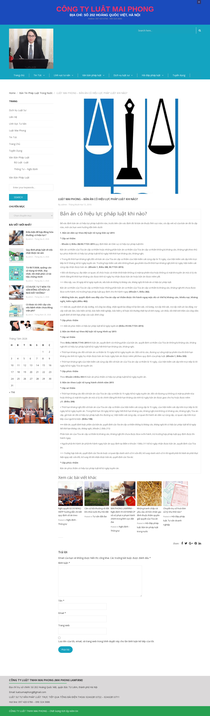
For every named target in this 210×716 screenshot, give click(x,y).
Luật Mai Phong (17, 130)
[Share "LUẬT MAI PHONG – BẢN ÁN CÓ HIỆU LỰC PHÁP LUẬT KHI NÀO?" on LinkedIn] (200, 543)
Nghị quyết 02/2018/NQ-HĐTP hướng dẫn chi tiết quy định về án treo (70, 512)
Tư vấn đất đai (100, 516)
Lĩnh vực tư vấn (62, 75)
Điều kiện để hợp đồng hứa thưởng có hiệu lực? (39, 234)
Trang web (64, 625)
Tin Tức (38, 75)
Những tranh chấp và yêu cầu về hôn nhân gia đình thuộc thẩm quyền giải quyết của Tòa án (149, 513)
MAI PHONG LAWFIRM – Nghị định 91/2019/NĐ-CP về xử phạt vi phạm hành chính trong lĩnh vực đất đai (123, 515)
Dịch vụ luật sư (122, 75)
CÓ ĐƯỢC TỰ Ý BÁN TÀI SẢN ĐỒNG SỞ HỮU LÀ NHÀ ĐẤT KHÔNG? (38, 289)
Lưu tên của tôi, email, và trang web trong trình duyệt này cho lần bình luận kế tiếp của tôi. (106, 641)
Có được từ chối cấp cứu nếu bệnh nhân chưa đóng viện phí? (39, 307)
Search (18, 197)
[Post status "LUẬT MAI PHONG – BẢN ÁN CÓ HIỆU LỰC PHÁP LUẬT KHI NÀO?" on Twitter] (186, 543)
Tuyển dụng (179, 75)
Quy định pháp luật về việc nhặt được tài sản (39, 251)
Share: (176, 543)
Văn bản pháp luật (91, 75)
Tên (61, 600)
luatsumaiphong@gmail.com (31, 692)
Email (62, 613)
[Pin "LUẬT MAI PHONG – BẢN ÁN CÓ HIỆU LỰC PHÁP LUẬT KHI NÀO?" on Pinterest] (196, 543)
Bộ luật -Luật (21, 162)
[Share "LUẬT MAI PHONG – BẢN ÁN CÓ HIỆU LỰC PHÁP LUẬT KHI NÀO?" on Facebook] (182, 543)
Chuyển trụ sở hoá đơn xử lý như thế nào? (174, 510)
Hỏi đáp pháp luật (151, 75)
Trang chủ (19, 75)
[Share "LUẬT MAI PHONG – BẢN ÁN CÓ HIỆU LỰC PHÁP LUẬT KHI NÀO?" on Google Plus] (191, 543)
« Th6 (12, 392)
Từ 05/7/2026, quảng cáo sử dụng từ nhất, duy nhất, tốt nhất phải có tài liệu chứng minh (38, 272)
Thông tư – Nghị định (26, 169)
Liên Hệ (13, 117)
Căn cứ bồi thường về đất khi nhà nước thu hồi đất (96, 510)
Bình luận (64, 562)
